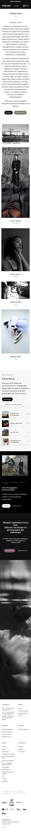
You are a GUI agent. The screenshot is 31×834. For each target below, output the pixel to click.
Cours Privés (14, 432)
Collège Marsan (6, 5)
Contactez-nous (22, 550)
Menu (27, 5)
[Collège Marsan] (18, 802)
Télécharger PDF (20, 112)
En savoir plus (7, 399)
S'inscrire (6, 506)
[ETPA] (25, 809)
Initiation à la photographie (14, 414)
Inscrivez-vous (10, 550)
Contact (17, 5)
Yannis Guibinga (15, 221)
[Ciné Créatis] (18, 809)
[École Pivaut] (12, 809)
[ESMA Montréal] (11, 802)
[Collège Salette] (5, 809)
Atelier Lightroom (16, 423)
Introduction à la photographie (15, 441)
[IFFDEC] (4, 813)
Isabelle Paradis (15, 302)
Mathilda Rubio (15, 357)
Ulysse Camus (15, 274)
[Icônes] (4, 802)
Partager (8, 112)
